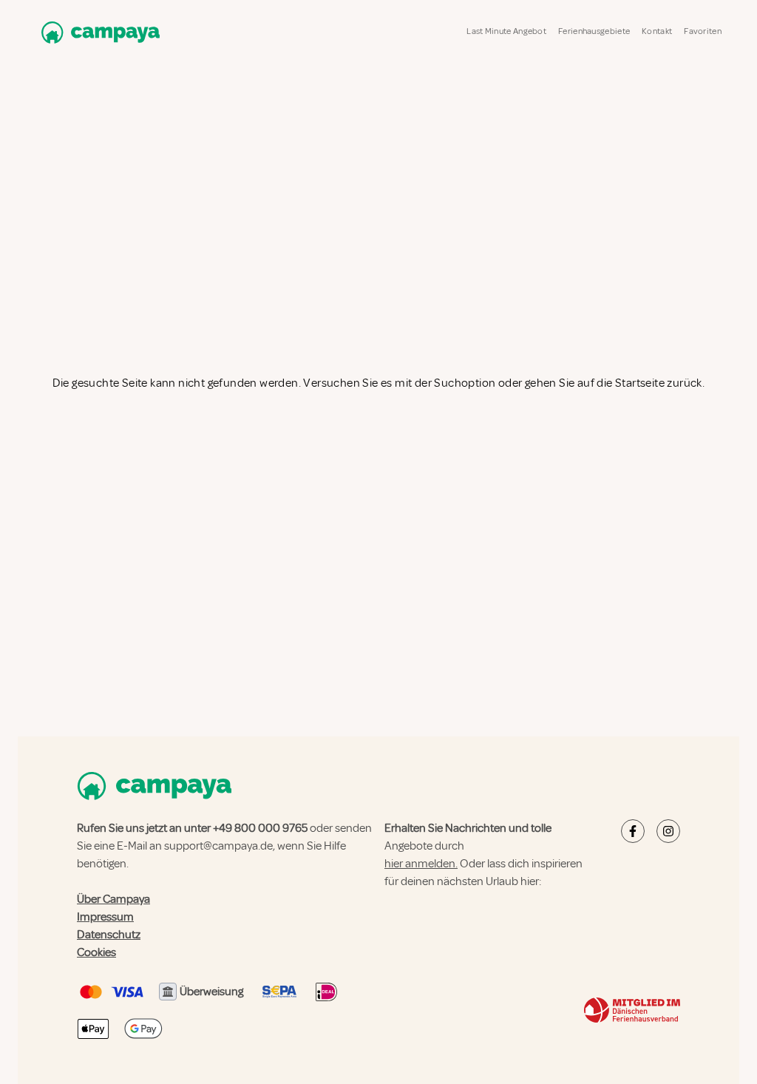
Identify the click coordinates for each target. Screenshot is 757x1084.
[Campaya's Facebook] (633, 831)
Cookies (96, 952)
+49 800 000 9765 (260, 828)
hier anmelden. (421, 863)
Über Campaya (113, 899)
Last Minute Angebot (506, 31)
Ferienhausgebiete (594, 31)
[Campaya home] (97, 32)
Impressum (105, 916)
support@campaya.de (218, 846)
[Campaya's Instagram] (668, 831)
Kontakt (657, 31)
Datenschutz (108, 934)
